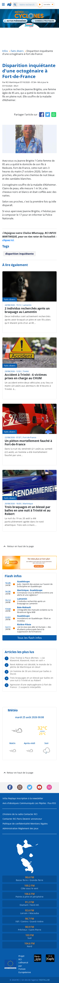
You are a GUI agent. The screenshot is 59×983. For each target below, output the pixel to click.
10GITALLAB (44, 979)
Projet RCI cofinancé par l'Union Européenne (22, 964)
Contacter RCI (30, 814)
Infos (5, 798)
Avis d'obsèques (11, 803)
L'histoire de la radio (13, 814)
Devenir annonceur (32, 818)
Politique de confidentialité (16, 823)
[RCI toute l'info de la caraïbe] (10, 4)
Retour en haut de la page (20, 546)
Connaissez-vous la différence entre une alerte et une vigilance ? (35, 593)
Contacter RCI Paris (12, 818)
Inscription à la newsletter (30, 798)
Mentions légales (39, 823)
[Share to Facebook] (41, 114)
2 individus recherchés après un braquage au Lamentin (31, 602)
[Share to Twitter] (47, 114)
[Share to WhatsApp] (53, 114)
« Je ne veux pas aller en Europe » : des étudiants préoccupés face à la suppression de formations (34, 629)
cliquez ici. (8, 240)
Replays (12, 798)
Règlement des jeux (28, 828)
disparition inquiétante (19, 253)
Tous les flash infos (29, 638)
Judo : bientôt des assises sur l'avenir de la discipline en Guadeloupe (34, 585)
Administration (10, 828)
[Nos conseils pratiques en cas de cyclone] (43, 21)
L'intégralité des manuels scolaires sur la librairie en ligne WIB (35, 610)
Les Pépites (40, 803)
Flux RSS (52, 803)
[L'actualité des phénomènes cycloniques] (15, 21)
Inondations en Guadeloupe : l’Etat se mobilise (34, 619)
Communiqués (27, 803)
